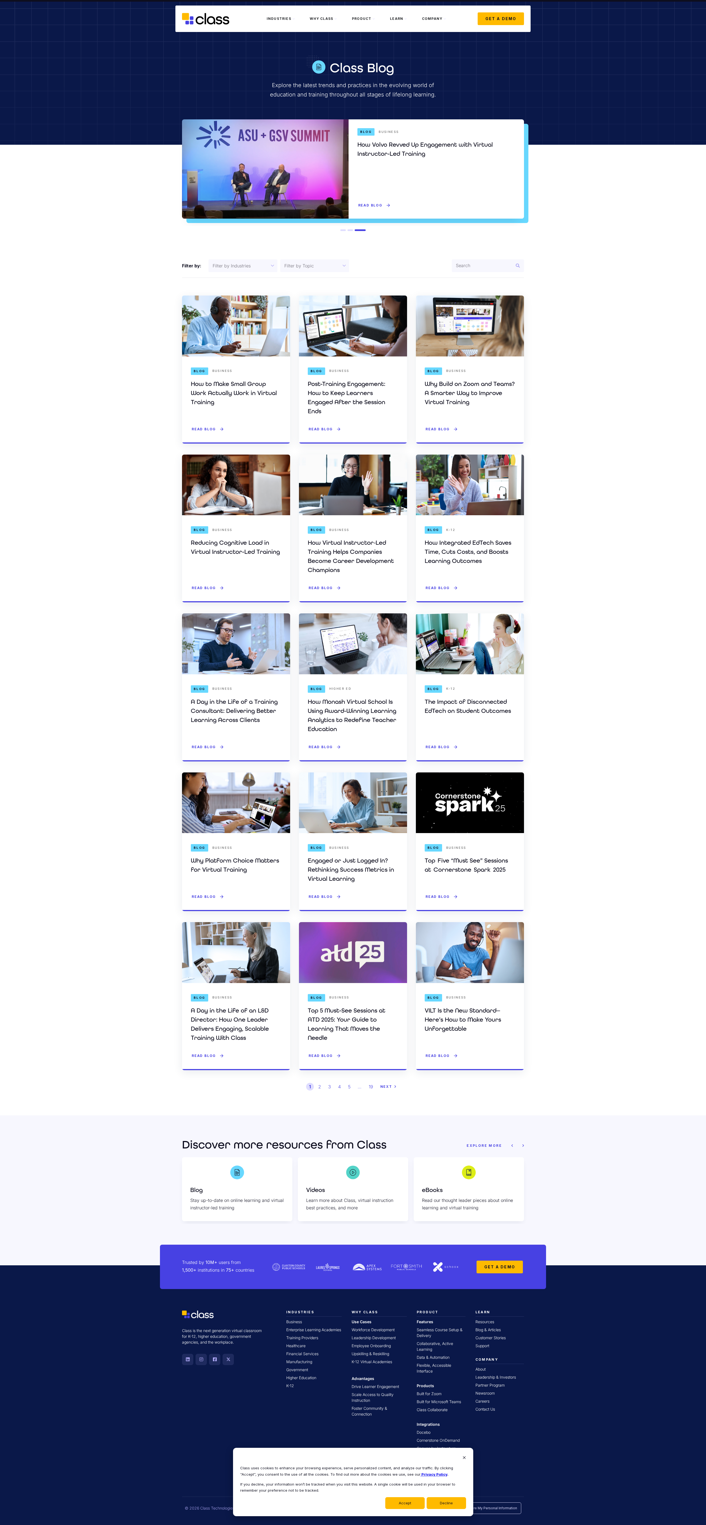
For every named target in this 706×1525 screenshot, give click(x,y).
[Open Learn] (406, 18)
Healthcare (296, 1345)
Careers (482, 1401)
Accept (405, 1503)
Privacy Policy (434, 1474)
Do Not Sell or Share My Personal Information (480, 1508)
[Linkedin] (187, 1359)
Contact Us (485, 1409)
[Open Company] (445, 18)
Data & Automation (433, 1357)
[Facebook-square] (214, 1359)
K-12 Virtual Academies (372, 1361)
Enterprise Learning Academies (313, 1329)
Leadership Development (374, 1337)
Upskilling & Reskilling (370, 1353)
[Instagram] (201, 1359)
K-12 (290, 1385)
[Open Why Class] (336, 18)
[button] (345, 230)
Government (297, 1369)
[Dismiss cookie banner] (464, 1458)
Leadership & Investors (495, 1377)
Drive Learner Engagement (375, 1386)
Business (294, 1321)
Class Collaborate (432, 1409)
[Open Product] (374, 18)
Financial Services (302, 1353)
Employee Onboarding (371, 1345)
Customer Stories (490, 1337)
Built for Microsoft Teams (439, 1401)
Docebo (423, 1432)
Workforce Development (373, 1329)
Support (482, 1345)
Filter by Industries (232, 266)
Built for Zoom (429, 1393)
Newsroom (485, 1393)
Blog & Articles (488, 1329)
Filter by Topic (299, 266)
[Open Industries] (294, 18)
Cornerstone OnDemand (438, 1440)
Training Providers (302, 1337)
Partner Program (490, 1385)
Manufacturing (299, 1361)
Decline (446, 1503)
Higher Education (301, 1377)
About (480, 1369)
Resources (484, 1321)
